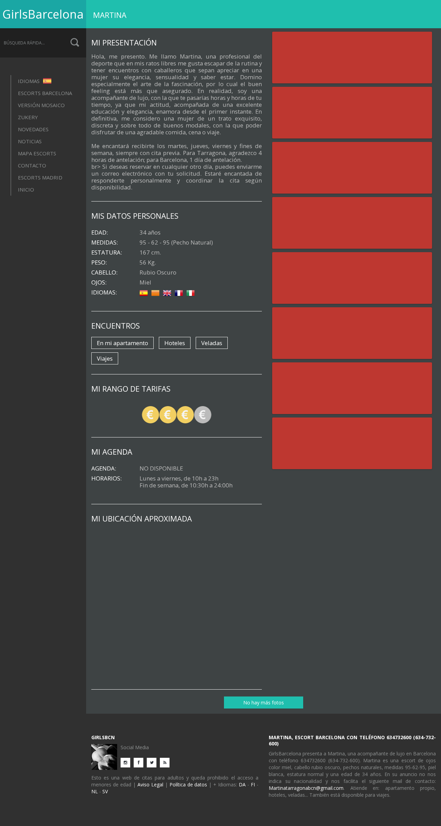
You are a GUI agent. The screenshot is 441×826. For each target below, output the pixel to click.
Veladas (211, 343)
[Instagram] (127, 762)
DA (242, 784)
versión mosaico (41, 105)
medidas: (104, 242)
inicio (26, 189)
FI (253, 784)
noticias (30, 141)
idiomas (29, 81)
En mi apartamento (122, 343)
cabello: (104, 272)
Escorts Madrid (40, 177)
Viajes (105, 358)
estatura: (106, 252)
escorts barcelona (45, 93)
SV (105, 791)
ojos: (98, 282)
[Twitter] (153, 762)
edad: (99, 232)
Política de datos (188, 784)
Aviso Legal (150, 784)
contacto (32, 165)
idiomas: (104, 292)
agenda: (103, 468)
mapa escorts (37, 153)
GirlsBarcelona (43, 14)
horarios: (106, 478)
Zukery (28, 117)
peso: (99, 262)
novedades (33, 129)
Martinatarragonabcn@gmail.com (306, 788)
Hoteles (174, 343)
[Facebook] (140, 762)
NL (94, 791)
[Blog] (166, 762)
